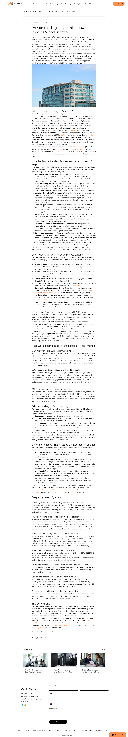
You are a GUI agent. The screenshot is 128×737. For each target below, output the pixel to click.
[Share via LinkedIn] (41, 638)
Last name (83, 685)
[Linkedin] (22, 705)
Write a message (54, 708)
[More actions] (95, 23)
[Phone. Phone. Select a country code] (51, 704)
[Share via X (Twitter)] (37, 638)
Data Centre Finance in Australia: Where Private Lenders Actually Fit (62, 671)
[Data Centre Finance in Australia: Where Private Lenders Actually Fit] (64, 660)
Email (51, 693)
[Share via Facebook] (32, 638)
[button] (103, 11)
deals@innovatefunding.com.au (31, 699)
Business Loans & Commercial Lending (43, 632)
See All (103, 649)
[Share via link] (45, 638)
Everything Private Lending (32, 11)
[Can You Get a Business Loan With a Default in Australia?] (35, 660)
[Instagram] (25, 705)
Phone (51, 701)
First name (52, 685)
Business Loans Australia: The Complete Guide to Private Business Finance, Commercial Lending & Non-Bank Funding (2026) (92, 671)
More (81, 11)
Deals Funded (71, 11)
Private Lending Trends (54, 11)
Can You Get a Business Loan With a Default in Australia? (33, 671)
